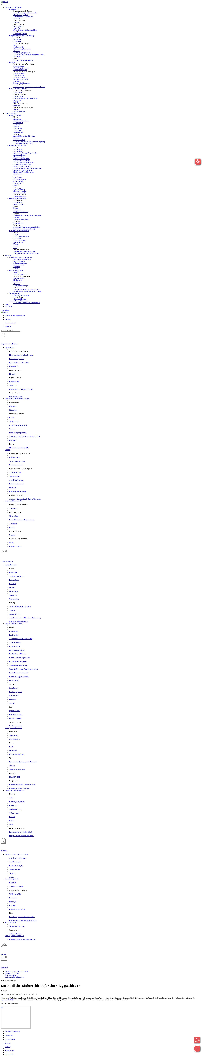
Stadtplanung (17, 202)
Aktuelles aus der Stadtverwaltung (20, 257)
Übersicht (16, 272)
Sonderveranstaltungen (21, 121)
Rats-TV (16, 102)
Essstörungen (17, 174)
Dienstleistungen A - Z (20, 15)
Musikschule (17, 128)
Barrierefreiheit (10, 1039)
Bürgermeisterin (18, 66)
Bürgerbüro (17, 39)
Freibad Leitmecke (19, 193)
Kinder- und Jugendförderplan (23, 172)
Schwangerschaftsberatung (22, 166)
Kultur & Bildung (15, 115)
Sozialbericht (17, 178)
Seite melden (9, 1054)
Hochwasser (17, 280)
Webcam (8, 327)
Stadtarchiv (17, 130)
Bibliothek (16, 125)
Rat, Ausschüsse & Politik (18, 89)
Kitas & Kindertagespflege (22, 164)
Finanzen (16, 22)
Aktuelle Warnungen (20, 274)
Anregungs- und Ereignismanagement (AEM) (28, 54)
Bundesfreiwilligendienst (21, 83)
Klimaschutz (17, 238)
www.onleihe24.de (7, 1000)
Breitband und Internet (20, 212)
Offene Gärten (18, 242)
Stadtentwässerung (19, 240)
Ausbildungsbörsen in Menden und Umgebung (29, 142)
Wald (15, 248)
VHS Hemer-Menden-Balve (22, 143)
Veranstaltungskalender (21, 295)
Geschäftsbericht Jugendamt (22, 170)
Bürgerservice (14, 9)
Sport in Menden (19, 189)
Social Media (9, 1050)
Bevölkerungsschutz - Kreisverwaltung (26, 289)
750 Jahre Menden (19, 299)
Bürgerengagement (19, 179)
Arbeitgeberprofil (19, 73)
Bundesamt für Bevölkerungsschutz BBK (27, 291)
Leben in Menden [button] (11, 113)
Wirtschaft (8, 306)
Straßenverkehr (18, 47)
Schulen (16, 138)
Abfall (15, 234)
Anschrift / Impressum (12, 1031)
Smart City (17, 28)
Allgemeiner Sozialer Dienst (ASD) (25, 153)
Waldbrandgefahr (19, 278)
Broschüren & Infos (20, 34)
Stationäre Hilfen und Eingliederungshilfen (27, 168)
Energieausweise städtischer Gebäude (25, 253)
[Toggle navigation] (2, 4)
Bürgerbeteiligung (19, 111)
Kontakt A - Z (18, 18)
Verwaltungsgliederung (21, 68)
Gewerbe (16, 51)
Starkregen (17, 282)
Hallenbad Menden (19, 191)
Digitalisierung (18, 26)
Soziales (16, 185)
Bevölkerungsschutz (16, 270)
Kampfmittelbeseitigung (21, 286)
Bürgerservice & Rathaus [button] (13, 7)
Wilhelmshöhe (18, 132)
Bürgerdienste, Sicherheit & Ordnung (21, 36)
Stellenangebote (18, 75)
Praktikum (16, 81)
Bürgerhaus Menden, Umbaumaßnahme (26, 227)
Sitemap (7, 1043)
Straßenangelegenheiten (21, 219)
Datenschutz (9, 1035)
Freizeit (7, 305)
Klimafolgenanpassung (21, 236)
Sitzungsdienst (18, 96)
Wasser (15, 246)
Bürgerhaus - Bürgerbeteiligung (24, 229)
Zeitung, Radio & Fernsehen (18, 301)
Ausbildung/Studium (20, 77)
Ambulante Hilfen (19, 155)
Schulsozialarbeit (19, 140)
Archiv (15, 269)
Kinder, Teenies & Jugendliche (23, 162)
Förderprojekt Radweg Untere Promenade (27, 215)
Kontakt (7, 319)
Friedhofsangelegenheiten (22, 53)
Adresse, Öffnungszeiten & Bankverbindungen (29, 87)
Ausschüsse (17, 100)
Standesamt (17, 41)
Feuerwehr (17, 56)
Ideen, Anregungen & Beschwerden (25, 13)
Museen (16, 126)
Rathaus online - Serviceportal (23, 17)
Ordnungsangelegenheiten (22, 49)
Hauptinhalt (5, 310)
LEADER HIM (18, 223)
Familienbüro (17, 149)
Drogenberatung (18, 157)
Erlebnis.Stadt (18, 123)
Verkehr (16, 217)
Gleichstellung (18, 181)
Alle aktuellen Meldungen (22, 259)
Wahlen (16, 109)
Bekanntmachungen (20, 70)
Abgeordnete (17, 92)
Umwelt (16, 244)
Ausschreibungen (19, 261)
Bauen (15, 208)
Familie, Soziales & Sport (17, 145)
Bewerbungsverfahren (20, 79)
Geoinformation (18, 204)
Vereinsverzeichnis (19, 197)
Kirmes (15, 45)
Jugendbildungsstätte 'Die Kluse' (24, 136)
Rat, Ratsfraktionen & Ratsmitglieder (25, 98)
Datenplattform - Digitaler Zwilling (25, 30)
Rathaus (12, 62)
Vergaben (16, 267)
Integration (17, 183)
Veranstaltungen (14, 293)
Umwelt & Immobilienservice (19, 231)
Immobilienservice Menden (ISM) (24, 251)
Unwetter (16, 284)
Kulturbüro (17, 119)
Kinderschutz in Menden (21, 161)
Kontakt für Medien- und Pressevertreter (26, 303)
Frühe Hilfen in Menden (21, 159)
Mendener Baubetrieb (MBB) (23, 60)
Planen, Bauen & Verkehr (17, 198)
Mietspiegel (17, 210)
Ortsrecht (16, 106)
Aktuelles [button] (8, 255)
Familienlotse (17, 151)
